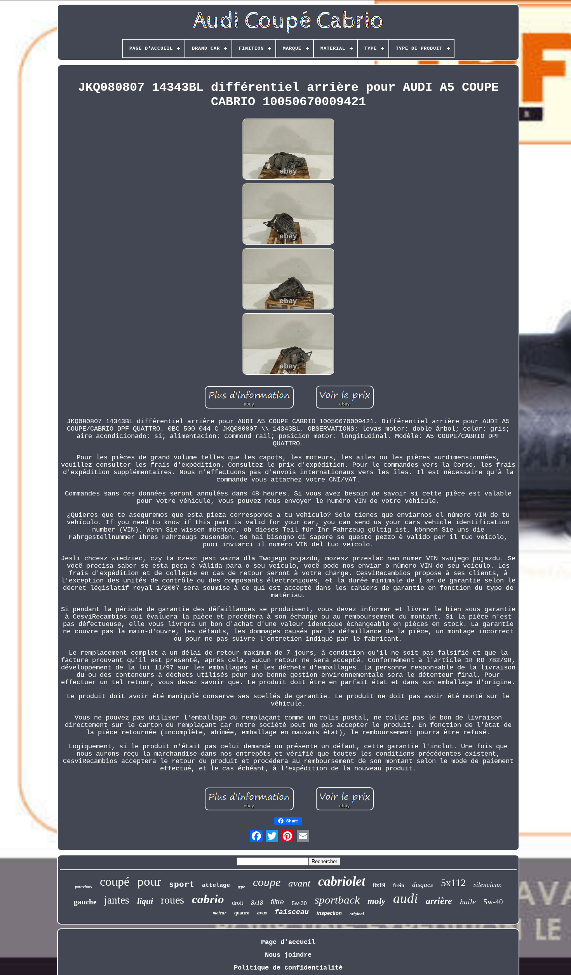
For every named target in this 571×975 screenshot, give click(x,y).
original (357, 913)
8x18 (257, 902)
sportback (337, 899)
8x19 (379, 885)
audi (405, 898)
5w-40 (493, 902)
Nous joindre (288, 955)
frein (398, 885)
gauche (85, 902)
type (241, 886)
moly (376, 901)
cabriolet (341, 881)
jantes (116, 900)
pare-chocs (83, 887)
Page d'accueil (288, 942)
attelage (216, 885)
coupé (114, 881)
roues (172, 900)
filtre (277, 902)
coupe (266, 882)
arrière (439, 901)
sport (181, 884)
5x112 (453, 882)
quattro (241, 913)
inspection (329, 913)
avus (262, 913)
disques (422, 884)
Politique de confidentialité (288, 968)
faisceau (292, 912)
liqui (145, 901)
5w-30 (299, 903)
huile (468, 901)
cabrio (208, 899)
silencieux (487, 884)
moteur (219, 912)
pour (149, 881)
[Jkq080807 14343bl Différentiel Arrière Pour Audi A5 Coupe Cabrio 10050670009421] (288, 150)
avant (299, 883)
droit (237, 903)
